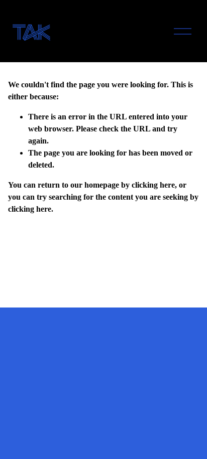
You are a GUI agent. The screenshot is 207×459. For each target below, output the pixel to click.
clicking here (153, 185)
